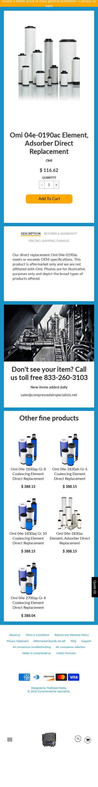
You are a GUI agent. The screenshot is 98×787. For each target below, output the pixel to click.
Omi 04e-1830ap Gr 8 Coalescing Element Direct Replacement (28, 474)
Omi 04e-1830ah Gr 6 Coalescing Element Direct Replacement (69, 474)
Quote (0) (95, 587)
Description (31, 233)
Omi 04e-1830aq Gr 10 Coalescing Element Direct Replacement (28, 538)
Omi (49, 161)
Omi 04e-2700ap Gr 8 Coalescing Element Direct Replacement (28, 602)
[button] (49, 199)
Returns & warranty (60, 233)
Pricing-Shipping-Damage (49, 241)
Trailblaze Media (56, 688)
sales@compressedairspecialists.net (49, 394)
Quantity (49, 177)
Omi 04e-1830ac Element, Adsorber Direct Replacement (70, 538)
